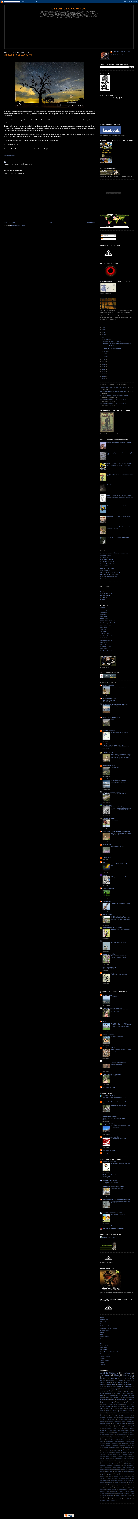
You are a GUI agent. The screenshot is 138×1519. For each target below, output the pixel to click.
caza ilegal (123, 1410)
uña (132, 1498)
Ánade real (121, 1412)
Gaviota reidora (114, 1388)
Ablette (110, 1414)
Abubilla (118, 1395)
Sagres (119, 1469)
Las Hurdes (131, 1449)
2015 (103, 361)
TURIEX (102, 599)
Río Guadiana (119, 1380)
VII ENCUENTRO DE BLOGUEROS (18, 55)
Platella (126, 1463)
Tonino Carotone (104, 1360)
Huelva (120, 1447)
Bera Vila (102, 1323)
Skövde (125, 1471)
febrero (106, 353)
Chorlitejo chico (124, 1425)
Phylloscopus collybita (105, 1463)
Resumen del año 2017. (117, 1036)
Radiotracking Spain (105, 555)
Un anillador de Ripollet (109, 1048)
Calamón (115, 1390)
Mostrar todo (131, 986)
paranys (124, 1495)
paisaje (109, 1412)
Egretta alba (129, 1430)
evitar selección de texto (109, 700)
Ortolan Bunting (119, 1458)
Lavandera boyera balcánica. (118, 687)
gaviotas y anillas (107, 995)
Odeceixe (127, 1456)
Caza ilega (130, 1423)
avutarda (112, 1395)
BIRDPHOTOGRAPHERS (107, 568)
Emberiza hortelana (104, 1434)
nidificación (110, 1495)
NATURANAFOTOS (108, 752)
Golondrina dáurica (130, 1441)
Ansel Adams (103, 612)
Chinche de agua (104, 1425)
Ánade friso (102, 1500)
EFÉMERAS (103, 1430)
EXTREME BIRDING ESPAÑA (111, 1137)
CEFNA (102, 591)
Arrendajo (124, 1415)
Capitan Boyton (123, 1390)
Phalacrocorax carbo (113, 1462)
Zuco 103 (102, 1364)
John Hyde (103, 631)
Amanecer (124, 1395)
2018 (103, 334)
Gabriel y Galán (124, 1439)
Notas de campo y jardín (109, 698)
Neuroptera (113, 1456)
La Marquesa (108, 1449)
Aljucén (112, 1415)
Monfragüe (127, 1373)
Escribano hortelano (121, 1434)
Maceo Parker (104, 1345)
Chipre (111, 1425)
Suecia (116, 1473)
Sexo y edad (109, 1471)
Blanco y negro (117, 1382)
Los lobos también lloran (117, 1188)
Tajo (106, 1395)
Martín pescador (116, 1452)
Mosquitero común (105, 1406)
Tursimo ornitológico (112, 1478)
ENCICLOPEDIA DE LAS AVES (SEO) (110, 572)
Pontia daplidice (117, 1465)
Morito (131, 1404)
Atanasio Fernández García (122, 51)
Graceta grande (124, 1443)
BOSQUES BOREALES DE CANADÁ (120, 890)
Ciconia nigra (126, 1426)
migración (104, 1495)
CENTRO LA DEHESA (106, 593)
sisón (106, 1498)
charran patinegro (109, 1487)
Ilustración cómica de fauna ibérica (112, 1212)
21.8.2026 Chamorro (116, 996)
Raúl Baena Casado (105, 646)
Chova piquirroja (110, 1426)
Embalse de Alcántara (127, 1432)
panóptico (118, 1495)
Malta (108, 1452)
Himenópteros (105, 1447)
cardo (101, 1487)
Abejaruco (104, 1414)
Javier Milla (103, 629)
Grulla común (105, 1375)
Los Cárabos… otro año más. (110, 1182)
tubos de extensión (117, 1498)
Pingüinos (121, 1463)
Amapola (118, 1415)
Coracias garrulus (117, 1428)
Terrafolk (102, 1358)
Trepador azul (117, 1476)
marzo (105, 351)
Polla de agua (121, 1393)
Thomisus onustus (121, 1474)
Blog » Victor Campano (109, 967)
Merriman (125, 1452)
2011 (103, 371)
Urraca (107, 1410)
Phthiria (130, 1462)
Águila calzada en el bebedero (118, 1105)
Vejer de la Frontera (128, 1480)
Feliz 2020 (108, 484)
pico (117, 1497)
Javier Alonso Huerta (105, 625)
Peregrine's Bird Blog (109, 1124)
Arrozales (130, 1415)
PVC (115, 1393)
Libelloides (109, 1450)
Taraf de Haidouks (105, 1356)
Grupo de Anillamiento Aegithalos (112, 1008)
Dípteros (131, 1428)
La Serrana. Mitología (118, 1449)
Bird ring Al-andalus (108, 1034)
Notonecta (120, 1456)
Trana (110, 1476)
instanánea (112, 1493)
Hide (101, 1384)
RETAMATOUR (104, 597)
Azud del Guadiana (109, 1373)
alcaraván (110, 1482)
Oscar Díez (103, 644)
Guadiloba (108, 1445)
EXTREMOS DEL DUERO (109, 765)
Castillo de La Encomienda (119, 1423)
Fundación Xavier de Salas (112, 1439)
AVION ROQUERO (130, 1412)
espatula (130, 1410)
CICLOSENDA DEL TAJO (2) (118, 793)
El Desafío (109, 1432)
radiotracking (130, 1497)
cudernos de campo (111, 1489)
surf (110, 1498)
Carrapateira (130, 1421)
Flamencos (115, 1436)
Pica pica (114, 1463)
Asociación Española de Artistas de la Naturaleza (116, 1199)
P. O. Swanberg (129, 1458)
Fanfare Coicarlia (104, 1326)
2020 (103, 329)
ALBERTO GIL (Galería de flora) (108, 576)
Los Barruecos (122, 1450)
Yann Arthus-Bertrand (105, 651)
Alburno (120, 1414)
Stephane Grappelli (105, 1354)
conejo (126, 1487)
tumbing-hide (126, 1498)
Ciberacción (118, 1426)
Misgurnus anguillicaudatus (114, 1454)
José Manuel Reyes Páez (107, 635)
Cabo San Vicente (122, 1419)
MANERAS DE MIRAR (109, 818)
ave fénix (125, 1484)
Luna (103, 1452)
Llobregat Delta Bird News (110, 1116)
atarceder (118, 1484)
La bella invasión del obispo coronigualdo (116, 505)
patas (101, 1497)
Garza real (113, 1379)
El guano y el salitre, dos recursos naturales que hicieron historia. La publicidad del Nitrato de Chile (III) (119, 496)
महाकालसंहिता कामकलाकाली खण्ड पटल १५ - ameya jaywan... (114, 399)
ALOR (104, 862)
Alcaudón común (129, 1414)
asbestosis (111, 1484)
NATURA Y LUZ (107, 857)
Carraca (123, 1421)
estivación (102, 1491)
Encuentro (131, 1401)
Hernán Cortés (131, 1445)
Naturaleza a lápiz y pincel (110, 1180)
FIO (105, 1377)
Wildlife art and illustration (110, 1174)
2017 (103, 337)
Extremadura (103, 1388)
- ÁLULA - (105, 1021)
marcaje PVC (120, 1493)
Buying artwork (106, 1176)
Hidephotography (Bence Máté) (108, 623)
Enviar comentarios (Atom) (18, 225)
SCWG (114, 1469)
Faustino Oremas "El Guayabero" (109, 1328)
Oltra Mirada (106, 941)
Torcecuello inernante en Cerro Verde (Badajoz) (118, 442)
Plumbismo (109, 1465)
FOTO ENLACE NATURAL (107, 561)
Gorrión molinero (106, 1443)
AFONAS (102, 607)
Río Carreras (108, 1469)
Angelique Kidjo (104, 1319)
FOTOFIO (103, 1379)
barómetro (102, 1485)
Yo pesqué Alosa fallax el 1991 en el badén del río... (113, 387)
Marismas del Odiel (115, 1377)
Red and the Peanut (108, 973)
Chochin (117, 1425)
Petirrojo (104, 1462)
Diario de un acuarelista (109, 1161)
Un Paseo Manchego (108, 685)
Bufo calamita (126, 1417)
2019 (103, 332)
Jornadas (104, 1404)
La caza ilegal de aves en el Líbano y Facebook (118, 516)
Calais (130, 1419)
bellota (114, 1485)
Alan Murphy (103, 610)
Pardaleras (126, 1406)
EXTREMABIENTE (105, 595)
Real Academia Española (105, 1467)
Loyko (102, 1343)
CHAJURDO (128, 1386)
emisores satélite (123, 1489)
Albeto (115, 1414)
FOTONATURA (104, 557)
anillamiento (115, 1410)
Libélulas (115, 1450)
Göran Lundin (115, 1445)
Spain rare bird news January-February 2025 (114, 1097)
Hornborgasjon (113, 1447)
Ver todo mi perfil (117, 54)
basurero (109, 1485)
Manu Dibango (104, 1347)
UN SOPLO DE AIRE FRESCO (119, 942)
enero (105, 356)
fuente (121, 1491)
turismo (114, 1412)
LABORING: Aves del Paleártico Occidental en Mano (114, 553)
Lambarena (103, 1338)
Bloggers (125, 1397)
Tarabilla (104, 1474)
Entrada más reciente (9, 222)
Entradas (105, 235)
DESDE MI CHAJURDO (69, 8)
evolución (109, 1491)
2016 (103, 359)
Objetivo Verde (104, 579)
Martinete (125, 1404)
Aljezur (107, 1415)
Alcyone (102, 1415)
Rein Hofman (103, 648)
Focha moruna (105, 1438)
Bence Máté (103, 614)
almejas (116, 1482)
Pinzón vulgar (110, 1408)
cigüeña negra (119, 1487)
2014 (103, 364)
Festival (114, 1402)
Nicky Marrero (104, 642)
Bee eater (102, 1417)
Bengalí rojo (117, 1397)
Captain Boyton (109, 1421)
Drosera (125, 1428)
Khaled (102, 1334)
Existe (112, 719)
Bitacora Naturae (107, 914)
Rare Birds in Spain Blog (109, 1095)
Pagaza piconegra (104, 1460)
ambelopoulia (123, 1482)
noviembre (106, 339)
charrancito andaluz (108, 888)
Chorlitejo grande (121, 1399)
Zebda (102, 1362)
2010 (103, 374)
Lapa (126, 1449)
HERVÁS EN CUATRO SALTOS (111, 717)
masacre (127, 1493)
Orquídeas (106, 1458)
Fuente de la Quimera (121, 1438)
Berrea (115, 1417)
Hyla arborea (127, 1447)
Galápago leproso (109, 1441)
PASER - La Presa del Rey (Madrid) (112, 1074)
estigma (131, 1489)
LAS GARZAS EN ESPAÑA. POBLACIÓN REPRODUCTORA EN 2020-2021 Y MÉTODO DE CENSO (120, 918)
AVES (101, 1386)
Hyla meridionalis (130, 1402)
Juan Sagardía (107, 1153)
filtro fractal (115, 1491)
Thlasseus (111, 1474)
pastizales (130, 1495)
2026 (103, 327)
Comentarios (106, 239)
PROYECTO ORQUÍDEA (109, 954)
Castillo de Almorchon (105, 1423)
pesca (106, 1497)
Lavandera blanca (110, 1384)
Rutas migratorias (127, 1467)
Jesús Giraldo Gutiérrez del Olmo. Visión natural (116, 831)
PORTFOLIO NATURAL (106, 559)
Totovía (130, 1474)
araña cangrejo (103, 1484)
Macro (116, 1375)
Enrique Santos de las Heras (107, 620)
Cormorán (128, 1377)
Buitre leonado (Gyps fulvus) (118, 1214)
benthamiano (121, 1485)
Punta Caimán (120, 1408)
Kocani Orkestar (104, 1336)
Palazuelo (112, 1460)
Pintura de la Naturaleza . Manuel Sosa (113, 1228)
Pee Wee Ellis (103, 1349)
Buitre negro (108, 1390)
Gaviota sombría (127, 1382)
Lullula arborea (131, 1450)
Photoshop (123, 1462)
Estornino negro (106, 1402)
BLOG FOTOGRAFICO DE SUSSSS (112, 928)
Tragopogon (103, 1476)
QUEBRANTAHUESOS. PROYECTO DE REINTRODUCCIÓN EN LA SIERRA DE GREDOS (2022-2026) (116, 747)
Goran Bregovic (104, 1330)
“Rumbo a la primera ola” (117, 706)
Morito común (114, 820)
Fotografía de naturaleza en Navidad (120, 903)
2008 (103, 379)
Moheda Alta (123, 1388)
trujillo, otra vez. (115, 767)
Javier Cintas (103, 627)
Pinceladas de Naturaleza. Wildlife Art (113, 1186)
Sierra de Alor (118, 1471)
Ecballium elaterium (112, 1430)
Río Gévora (129, 1408)
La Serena (110, 1380)
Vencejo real (103, 1482)
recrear (101, 1498)
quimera (122, 1497)
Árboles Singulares (111, 1500)
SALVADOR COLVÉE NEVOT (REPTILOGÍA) (112, 581)
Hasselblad (122, 1445)
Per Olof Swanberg (129, 1460)
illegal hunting (105, 1493)
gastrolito (127, 1491)
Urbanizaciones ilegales (124, 1478)
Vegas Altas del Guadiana (116, 1480)
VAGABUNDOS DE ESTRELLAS (111, 792)
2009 (103, 376)
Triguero (126, 1476)
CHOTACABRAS (111, 1419)
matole (132, 1493)
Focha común (131, 1436)
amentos (131, 1482)
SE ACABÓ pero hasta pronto (118, 1138)
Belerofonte (109, 1417)
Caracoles (117, 1421)
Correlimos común (110, 1401)
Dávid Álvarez (104, 616)
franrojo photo (107, 901)
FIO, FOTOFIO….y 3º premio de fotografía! (117, 537)
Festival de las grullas (111, 1391)
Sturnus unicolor (109, 1473)
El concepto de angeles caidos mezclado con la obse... (114, 395)
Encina (112, 1434)
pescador (112, 1497)
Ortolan (112, 1458)
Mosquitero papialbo (104, 1456)
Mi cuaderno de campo (109, 1087)
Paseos (105, 875)
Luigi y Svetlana (104, 638)
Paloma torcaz (120, 1460)
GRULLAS (120, 1391)
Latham (103, 1450)
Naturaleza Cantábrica (109, 730)
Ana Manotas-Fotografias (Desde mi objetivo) (115, 704)
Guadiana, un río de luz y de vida (112, 341)
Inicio (50, 222)
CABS (103, 1419)
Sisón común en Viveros (117, 846)
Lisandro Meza (104, 1341)
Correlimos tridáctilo (122, 1401)
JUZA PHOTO (104, 566)
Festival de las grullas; (105, 1436)
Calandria (102, 1421)
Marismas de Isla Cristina (115, 1404)
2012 (103, 369)
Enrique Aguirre (104, 618)
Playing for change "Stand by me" (109, 1351)
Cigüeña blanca (124, 1378)
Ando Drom (103, 1317)
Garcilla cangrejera (119, 1441)
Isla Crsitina (128, 1391)
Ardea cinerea (108, 1397)
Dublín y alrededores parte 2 (118, 877)
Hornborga (121, 1402)
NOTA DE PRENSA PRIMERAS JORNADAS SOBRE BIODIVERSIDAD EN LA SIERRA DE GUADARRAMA (121, 1024)
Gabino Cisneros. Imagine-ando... (112, 779)
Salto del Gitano (126, 1469)
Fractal (112, 1438)
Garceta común (128, 1375)
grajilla (132, 1491)
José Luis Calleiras (105, 633)
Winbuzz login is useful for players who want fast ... (113, 391)
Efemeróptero (121, 1430)
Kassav (102, 1332)
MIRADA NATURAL (105, 570)
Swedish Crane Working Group (127, 1473)
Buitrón (132, 1417)
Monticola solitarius (127, 1454)
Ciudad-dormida (107, 805)
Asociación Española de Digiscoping (109, 563)
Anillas (108, 1382)
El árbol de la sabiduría (108, 969)
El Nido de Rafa (107, 844)
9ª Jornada (114, 1075)
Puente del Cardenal (128, 1465)
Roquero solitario (117, 1467)
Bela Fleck (103, 1321)
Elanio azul (116, 1432)
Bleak (119, 1417)
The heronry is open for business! (120, 974)
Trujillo (101, 1410)
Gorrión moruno (115, 1443)
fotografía (102, 1412)
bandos (131, 1484)
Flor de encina (123, 1436)
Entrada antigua (91, 222)
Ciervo (132, 1426)
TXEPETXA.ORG (107, 1061)
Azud (108, 1386)
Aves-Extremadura (108, 743)
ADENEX (102, 589)
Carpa (112, 1399)
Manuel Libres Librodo (106, 640)
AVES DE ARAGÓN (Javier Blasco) (109, 574)
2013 (103, 366)
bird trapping (129, 1485)
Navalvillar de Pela (117, 1406)
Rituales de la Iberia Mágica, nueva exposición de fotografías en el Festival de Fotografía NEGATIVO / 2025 (121, 808)
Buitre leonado (117, 1386)
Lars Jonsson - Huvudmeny (110, 1225)
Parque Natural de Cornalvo (124, 1384)
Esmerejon (130, 1434)
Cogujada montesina (106, 1428)
